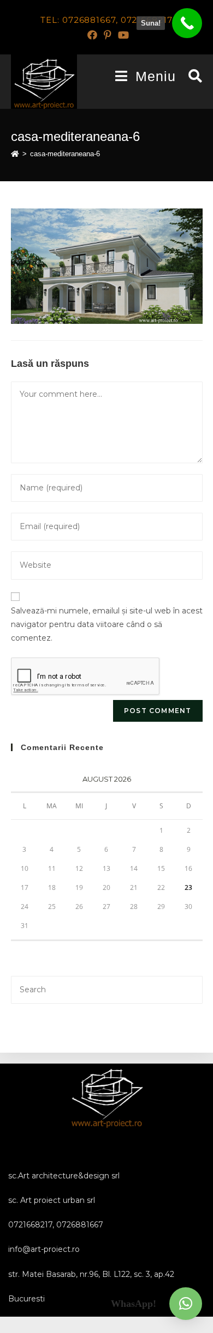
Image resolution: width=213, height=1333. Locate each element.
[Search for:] (191, 76)
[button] (185, 1303)
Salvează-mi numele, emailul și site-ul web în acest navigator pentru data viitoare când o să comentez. (107, 624)
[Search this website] (107, 989)
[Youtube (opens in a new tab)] (122, 35)
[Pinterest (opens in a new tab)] (107, 35)
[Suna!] (187, 23)
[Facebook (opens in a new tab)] (92, 35)
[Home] (15, 154)
